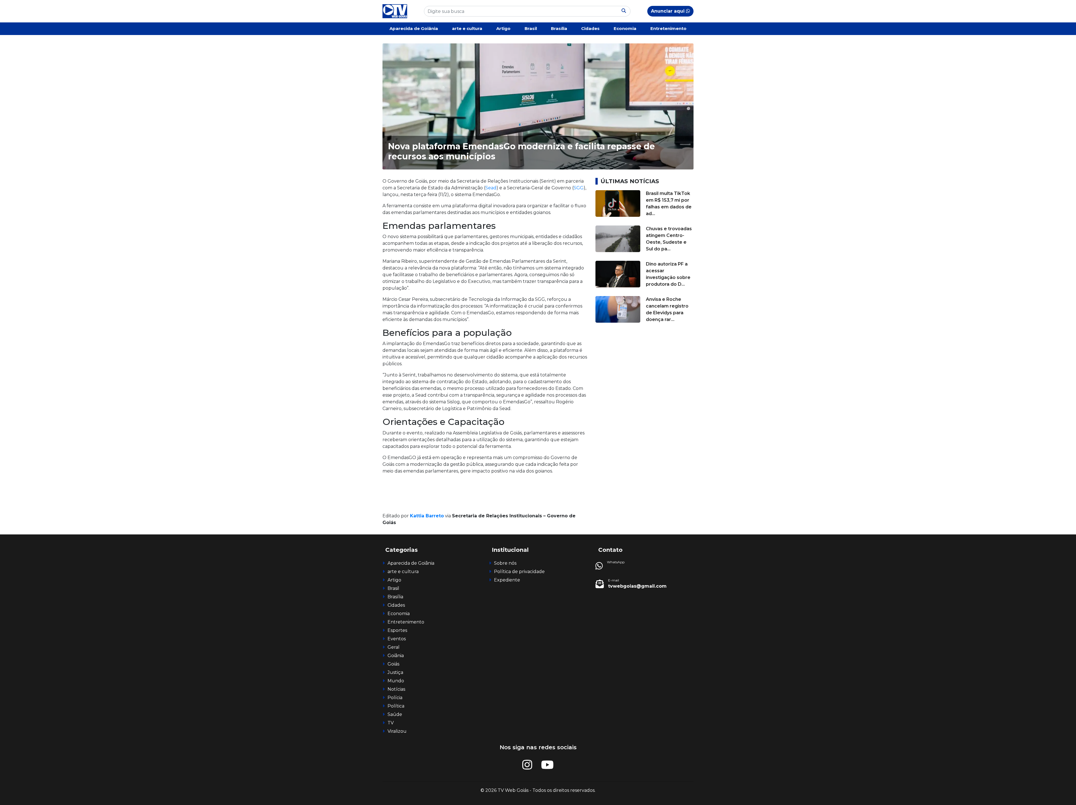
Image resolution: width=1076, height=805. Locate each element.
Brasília (559, 28)
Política (396, 706)
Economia (625, 28)
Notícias (396, 689)
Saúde (395, 714)
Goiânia (396, 655)
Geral (394, 647)
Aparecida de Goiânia (413, 28)
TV (391, 722)
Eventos (397, 638)
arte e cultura (467, 28)
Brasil (531, 28)
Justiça (395, 672)
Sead (491, 187)
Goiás (393, 664)
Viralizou (397, 731)
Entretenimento (668, 28)
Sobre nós (505, 563)
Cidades (590, 28)
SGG (579, 187)
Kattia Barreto (427, 515)
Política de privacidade (519, 571)
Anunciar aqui (668, 11)
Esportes (397, 630)
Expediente (507, 580)
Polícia (395, 697)
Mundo (396, 680)
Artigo (503, 28)
